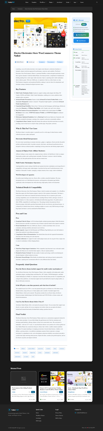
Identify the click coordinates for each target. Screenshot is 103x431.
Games (82, 2)
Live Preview (82, 41)
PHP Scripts (38, 421)
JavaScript (59, 2)
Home (27, 2)
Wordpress (59, 62)
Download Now (82, 35)
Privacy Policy (58, 413)
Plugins (50, 2)
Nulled (11, 2)
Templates (34, 2)
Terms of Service (59, 415)
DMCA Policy (58, 418)
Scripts (67, 2)
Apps (75, 2)
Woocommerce (50, 62)
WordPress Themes (40, 415)
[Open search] (97, 2)
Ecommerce (42, 62)
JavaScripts (38, 418)
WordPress (42, 2)
